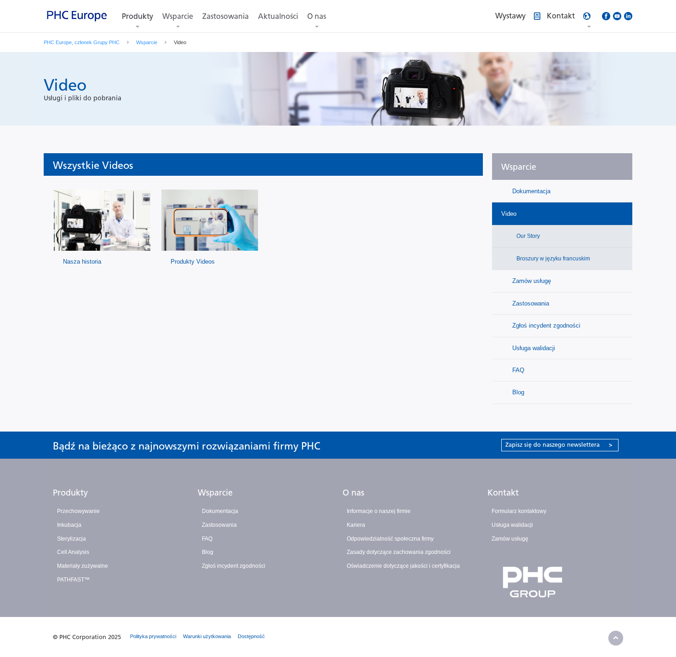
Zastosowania (225, 16)
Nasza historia (82, 261)
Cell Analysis (73, 552)
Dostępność (251, 636)
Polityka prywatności (153, 636)
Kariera (356, 525)
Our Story (527, 236)
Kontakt (503, 493)
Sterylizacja (71, 539)
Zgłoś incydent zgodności (545, 325)
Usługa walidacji (532, 348)
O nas (316, 16)
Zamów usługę (530, 280)
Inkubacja (69, 525)
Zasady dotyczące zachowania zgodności (399, 552)
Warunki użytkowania (207, 636)
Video (508, 213)
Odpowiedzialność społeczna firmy (390, 539)
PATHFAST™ (73, 579)
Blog (517, 392)
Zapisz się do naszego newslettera (559, 444)
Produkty (137, 16)
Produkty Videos (193, 261)
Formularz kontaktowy (519, 511)
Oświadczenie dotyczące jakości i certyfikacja (403, 566)
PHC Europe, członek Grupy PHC (82, 42)
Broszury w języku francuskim (552, 258)
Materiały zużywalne (82, 566)
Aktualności (278, 16)
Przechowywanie (78, 511)
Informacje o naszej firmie (379, 511)
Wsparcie (177, 16)
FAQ (517, 370)
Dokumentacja (530, 191)
